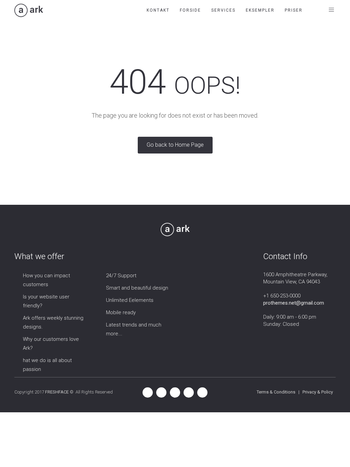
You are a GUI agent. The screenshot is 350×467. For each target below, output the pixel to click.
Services (223, 10)
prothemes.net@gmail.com (293, 303)
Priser (293, 10)
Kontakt (158, 10)
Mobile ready (121, 312)
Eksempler (260, 10)
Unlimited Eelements (129, 300)
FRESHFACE (57, 392)
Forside (190, 10)
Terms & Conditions (276, 392)
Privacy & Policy (317, 392)
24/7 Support (121, 275)
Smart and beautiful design (137, 288)
